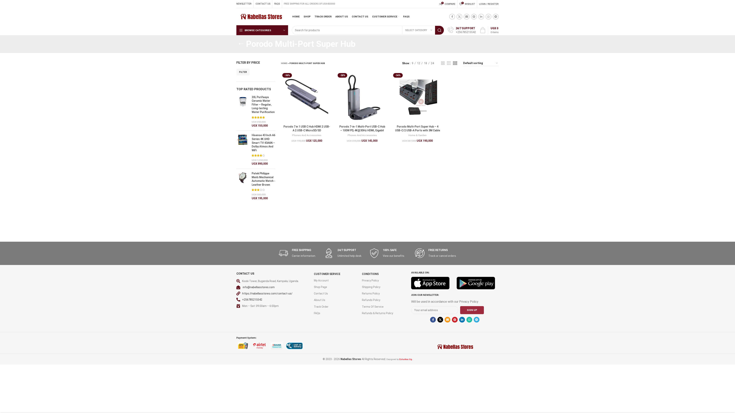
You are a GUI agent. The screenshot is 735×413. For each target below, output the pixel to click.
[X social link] (459, 17)
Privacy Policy (370, 280)
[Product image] (306, 97)
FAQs (317, 313)
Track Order (321, 306)
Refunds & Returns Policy (377, 313)
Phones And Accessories (306, 135)
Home (284, 63)
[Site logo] (261, 16)
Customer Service (327, 274)
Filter (243, 72)
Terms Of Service (373, 306)
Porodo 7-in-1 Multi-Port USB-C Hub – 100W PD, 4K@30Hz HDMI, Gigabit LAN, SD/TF (362, 130)
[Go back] (241, 44)
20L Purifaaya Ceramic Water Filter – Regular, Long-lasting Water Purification (263, 105)
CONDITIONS (370, 274)
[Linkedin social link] (481, 17)
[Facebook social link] (452, 17)
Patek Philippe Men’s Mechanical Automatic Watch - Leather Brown (263, 179)
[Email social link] (467, 17)
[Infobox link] (462, 30)
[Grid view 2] (443, 63)
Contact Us (321, 293)
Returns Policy (371, 293)
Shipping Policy (371, 287)
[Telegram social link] (496, 17)
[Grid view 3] (449, 63)
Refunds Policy (371, 300)
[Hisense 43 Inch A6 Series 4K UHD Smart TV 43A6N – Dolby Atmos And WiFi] (242, 149)
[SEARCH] (439, 30)
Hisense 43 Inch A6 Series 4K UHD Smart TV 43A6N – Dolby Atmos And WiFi (263, 143)
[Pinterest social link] (474, 17)
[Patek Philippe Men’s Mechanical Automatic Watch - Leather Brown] (242, 186)
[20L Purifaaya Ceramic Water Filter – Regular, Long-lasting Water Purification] (242, 111)
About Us (319, 300)
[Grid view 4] (455, 63)
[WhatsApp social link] (488, 17)
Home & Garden (417, 135)
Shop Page (320, 287)
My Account (321, 280)
